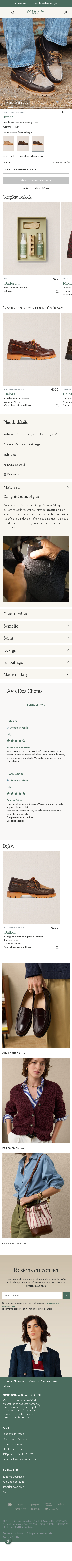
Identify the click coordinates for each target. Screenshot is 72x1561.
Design (9, 650)
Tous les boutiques (13, 1477)
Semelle (10, 626)
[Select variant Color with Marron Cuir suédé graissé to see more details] (24, 143)
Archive (7, 1492)
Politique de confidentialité (39, 1533)
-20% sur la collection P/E (42, 3)
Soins (8, 638)
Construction (15, 614)
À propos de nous (13, 1482)
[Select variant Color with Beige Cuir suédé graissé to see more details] (10, 143)
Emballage (13, 662)
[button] (5, 13)
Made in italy (15, 674)
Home (6, 1381)
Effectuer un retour (13, 1449)
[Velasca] (35, 12)
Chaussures (19, 1381)
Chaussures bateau (49, 1381)
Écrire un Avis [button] (36, 704)
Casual (32, 1381)
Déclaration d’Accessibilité (17, 1439)
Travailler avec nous (13, 1487)
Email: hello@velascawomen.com (21, 1459)
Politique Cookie (11, 1537)
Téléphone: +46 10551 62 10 (20, 1454)
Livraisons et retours (14, 1444)
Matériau (11, 487)
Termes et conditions (13, 1533)
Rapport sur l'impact (13, 1434)
